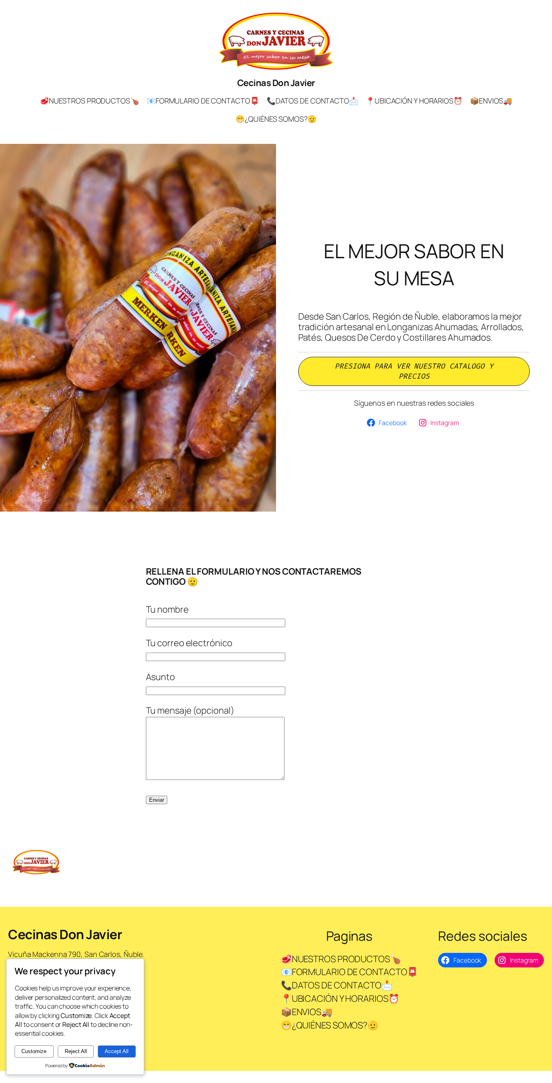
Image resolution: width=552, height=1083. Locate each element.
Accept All (117, 1051)
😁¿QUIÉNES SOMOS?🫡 (276, 119)
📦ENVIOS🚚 (491, 100)
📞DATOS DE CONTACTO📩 (312, 100)
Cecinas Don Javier (276, 83)
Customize (33, 1051)
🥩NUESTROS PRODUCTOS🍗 (89, 100)
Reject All (76, 1051)
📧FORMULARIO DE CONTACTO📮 (203, 100)
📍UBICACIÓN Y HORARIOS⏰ (414, 100)
